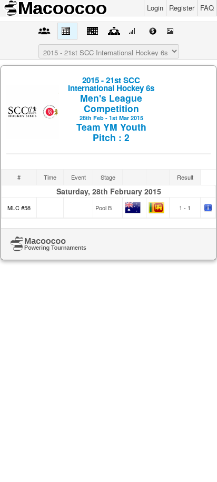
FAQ (207, 8)
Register (181, 8)
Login (155, 8)
